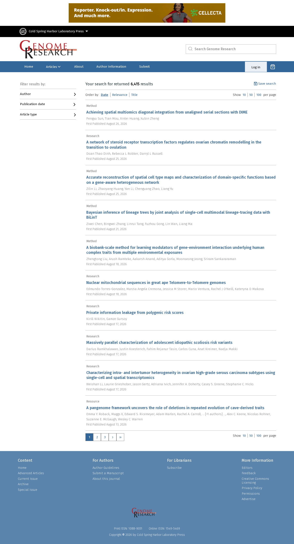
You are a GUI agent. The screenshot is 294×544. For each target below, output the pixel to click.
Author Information (111, 67)
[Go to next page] (112, 437)
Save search (267, 84)
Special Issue (27, 490)
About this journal (106, 479)
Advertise (248, 499)
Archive (23, 484)
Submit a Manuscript (108, 473)
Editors (247, 468)
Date (104, 95)
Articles (51, 67)
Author (25, 94)
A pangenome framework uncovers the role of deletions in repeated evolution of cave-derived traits (175, 407)
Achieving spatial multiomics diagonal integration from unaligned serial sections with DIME (167, 112)
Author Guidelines (106, 468)
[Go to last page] (120, 437)
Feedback (249, 473)
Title (134, 95)
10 (244, 95)
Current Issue (28, 479)
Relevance (119, 95)
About (79, 67)
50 (251, 95)
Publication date (32, 104)
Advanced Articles (31, 473)
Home (28, 67)
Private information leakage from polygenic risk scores (135, 312)
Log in (255, 67)
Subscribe (174, 468)
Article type (28, 114)
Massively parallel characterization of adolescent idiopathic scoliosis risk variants (159, 342)
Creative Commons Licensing (255, 481)
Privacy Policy (252, 488)
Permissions (251, 494)
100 (258, 95)
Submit (144, 67)
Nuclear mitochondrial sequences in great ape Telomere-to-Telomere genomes (156, 282)
